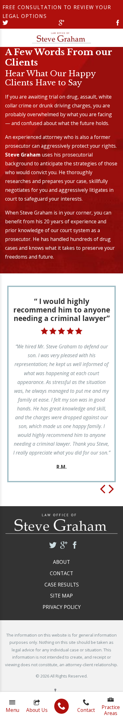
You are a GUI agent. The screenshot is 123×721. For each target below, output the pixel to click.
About (61, 561)
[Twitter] (5, 23)
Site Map (61, 595)
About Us (37, 710)
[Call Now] (61, 706)
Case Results (61, 584)
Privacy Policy (62, 607)
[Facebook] (117, 23)
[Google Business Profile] (61, 23)
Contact (86, 710)
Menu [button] (12, 710)
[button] (102, 489)
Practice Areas (111, 710)
